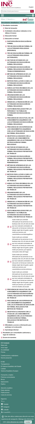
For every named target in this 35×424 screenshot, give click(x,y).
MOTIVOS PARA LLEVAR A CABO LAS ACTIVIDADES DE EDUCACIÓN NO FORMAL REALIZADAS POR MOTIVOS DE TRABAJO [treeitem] (19, 177)
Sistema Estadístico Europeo (9, 371)
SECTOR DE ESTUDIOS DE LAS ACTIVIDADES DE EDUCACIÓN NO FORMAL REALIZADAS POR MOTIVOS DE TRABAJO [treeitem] (19, 150)
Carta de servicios (6, 395)
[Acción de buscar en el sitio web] (32, 11)
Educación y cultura (12, 19)
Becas (3, 379)
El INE (3, 362)
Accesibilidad (5, 350)
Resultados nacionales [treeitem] (10, 25)
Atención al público (6, 388)
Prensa (3, 352)
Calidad (3, 368)
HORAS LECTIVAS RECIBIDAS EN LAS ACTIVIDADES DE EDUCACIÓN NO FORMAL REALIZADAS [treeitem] (20, 90)
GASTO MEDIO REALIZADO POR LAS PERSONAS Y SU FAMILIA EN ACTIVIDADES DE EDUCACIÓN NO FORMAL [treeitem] (19, 112)
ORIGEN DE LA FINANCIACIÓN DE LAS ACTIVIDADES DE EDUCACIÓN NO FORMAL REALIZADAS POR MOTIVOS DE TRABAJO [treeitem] (20, 205)
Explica (3, 384)
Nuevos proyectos (6, 358)
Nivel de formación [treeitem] (11, 28)
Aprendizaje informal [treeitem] (11, 330)
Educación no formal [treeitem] (12, 38)
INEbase (3, 19)
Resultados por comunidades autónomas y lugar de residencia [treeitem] (17, 333)
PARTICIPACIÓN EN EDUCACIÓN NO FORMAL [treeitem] (19, 42)
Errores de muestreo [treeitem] (9, 337)
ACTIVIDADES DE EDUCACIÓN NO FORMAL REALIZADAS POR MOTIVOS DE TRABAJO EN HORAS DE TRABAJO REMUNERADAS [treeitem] (20, 159)
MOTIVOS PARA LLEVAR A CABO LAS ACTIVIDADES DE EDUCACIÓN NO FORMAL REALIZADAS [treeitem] (19, 83)
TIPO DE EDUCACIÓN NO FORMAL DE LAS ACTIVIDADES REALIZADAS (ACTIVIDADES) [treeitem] (19, 55)
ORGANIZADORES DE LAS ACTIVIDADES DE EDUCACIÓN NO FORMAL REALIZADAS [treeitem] (18, 97)
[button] (29, 15)
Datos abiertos (5, 390)
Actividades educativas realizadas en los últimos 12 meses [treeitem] (18, 32)
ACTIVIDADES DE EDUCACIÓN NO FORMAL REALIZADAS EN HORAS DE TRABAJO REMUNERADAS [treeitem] (19, 69)
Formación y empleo (7, 375)
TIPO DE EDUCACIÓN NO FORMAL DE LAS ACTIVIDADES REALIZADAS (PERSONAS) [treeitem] (19, 48)
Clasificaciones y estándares (9, 355)
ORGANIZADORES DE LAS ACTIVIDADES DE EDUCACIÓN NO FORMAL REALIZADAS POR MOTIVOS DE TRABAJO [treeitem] (19, 196)
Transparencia (5, 364)
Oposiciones (4, 381)
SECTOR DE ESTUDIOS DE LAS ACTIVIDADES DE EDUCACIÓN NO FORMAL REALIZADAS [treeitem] (18, 62)
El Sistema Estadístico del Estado (11, 366)
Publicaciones (5, 392)
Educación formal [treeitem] (10, 36)
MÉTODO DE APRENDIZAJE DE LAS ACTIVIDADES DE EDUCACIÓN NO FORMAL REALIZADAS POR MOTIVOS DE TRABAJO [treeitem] (19, 168)
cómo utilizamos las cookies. (15, 422)
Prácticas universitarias (8, 377)
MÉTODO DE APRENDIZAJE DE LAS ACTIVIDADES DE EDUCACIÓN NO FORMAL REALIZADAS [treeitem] (19, 76)
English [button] (31, 7)
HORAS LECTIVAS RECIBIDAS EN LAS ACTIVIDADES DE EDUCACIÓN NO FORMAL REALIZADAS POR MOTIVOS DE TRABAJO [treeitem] (20, 186)
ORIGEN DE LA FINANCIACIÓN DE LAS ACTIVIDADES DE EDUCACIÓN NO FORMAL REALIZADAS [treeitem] (20, 104)
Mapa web (4, 345)
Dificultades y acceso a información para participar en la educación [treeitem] (18, 326)
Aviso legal (4, 347)
